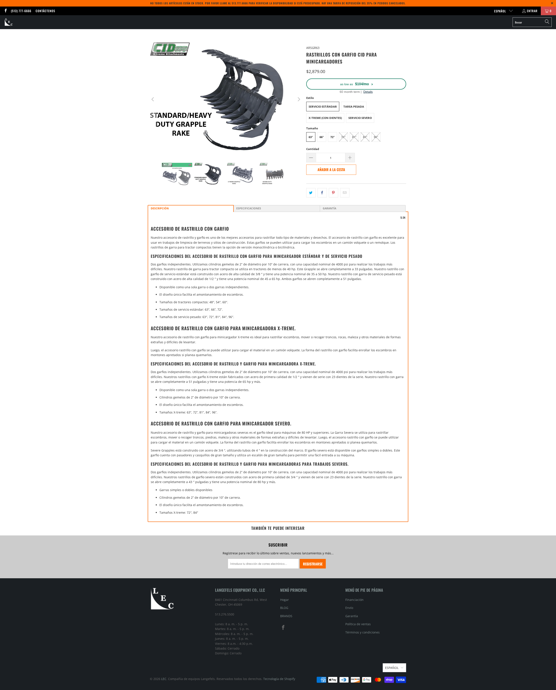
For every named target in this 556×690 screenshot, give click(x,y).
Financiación (354, 600)
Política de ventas (358, 624)
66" (321, 137)
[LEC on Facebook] (5, 10)
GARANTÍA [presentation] (329, 208)
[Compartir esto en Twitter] (311, 192)
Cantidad (312, 149)
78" (343, 137)
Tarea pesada (353, 106)
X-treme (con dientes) (325, 118)
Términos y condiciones (362, 632)
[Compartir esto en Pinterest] (333, 192)
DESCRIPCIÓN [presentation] (160, 208)
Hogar (284, 600)
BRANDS (286, 616)
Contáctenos (45, 10)
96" (376, 137)
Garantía (351, 616)
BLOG (284, 608)
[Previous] (153, 99)
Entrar (532, 10)
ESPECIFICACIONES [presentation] (248, 208)
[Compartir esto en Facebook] (322, 192)
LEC (163, 679)
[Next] (298, 99)
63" (311, 137)
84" (365, 137)
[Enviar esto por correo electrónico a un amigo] (344, 192)
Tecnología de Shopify (279, 679)
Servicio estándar (323, 106)
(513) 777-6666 (21, 10)
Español (500, 11)
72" (332, 137)
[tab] (191, 208)
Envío (349, 608)
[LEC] (8, 22)
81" (354, 137)
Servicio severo (360, 118)
